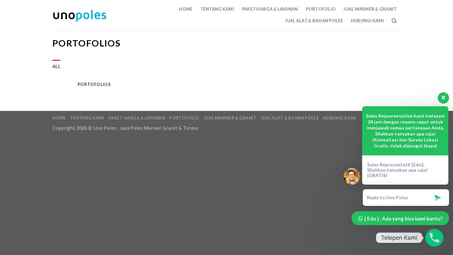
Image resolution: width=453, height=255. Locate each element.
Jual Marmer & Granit (370, 9)
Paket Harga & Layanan (270, 9)
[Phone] (434, 238)
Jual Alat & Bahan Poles (314, 20)
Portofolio (321, 9)
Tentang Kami (217, 9)
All (56, 66)
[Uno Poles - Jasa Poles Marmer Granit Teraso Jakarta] (79, 15)
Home (185, 9)
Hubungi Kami (367, 20)
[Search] (394, 21)
